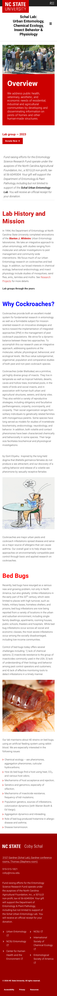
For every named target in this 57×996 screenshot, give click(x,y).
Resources (34, 990)
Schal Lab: (28, 25)
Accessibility (9, 990)
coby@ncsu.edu (11, 872)
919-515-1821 (10, 869)
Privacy (22, 990)
